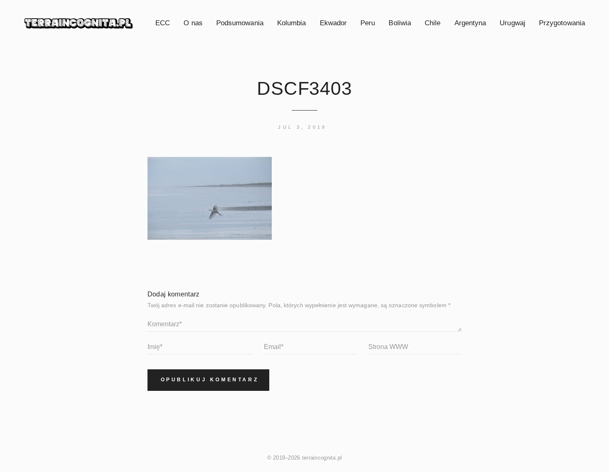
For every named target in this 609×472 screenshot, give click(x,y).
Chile (432, 23)
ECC (162, 23)
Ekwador (333, 23)
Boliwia (400, 23)
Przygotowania (562, 23)
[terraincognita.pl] (79, 23)
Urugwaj (512, 23)
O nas (193, 23)
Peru (367, 23)
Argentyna (470, 23)
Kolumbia (291, 23)
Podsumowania (239, 23)
